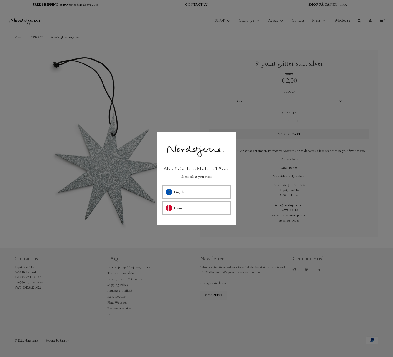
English (179, 192)
